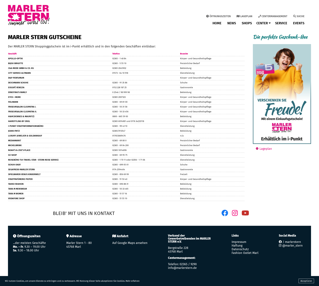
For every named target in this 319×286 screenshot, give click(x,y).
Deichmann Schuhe (18, 82)
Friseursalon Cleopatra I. (22, 106)
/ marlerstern (291, 242)
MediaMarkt (14, 140)
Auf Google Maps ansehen (130, 243)
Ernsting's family (17, 92)
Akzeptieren (306, 281)
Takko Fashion (16, 184)
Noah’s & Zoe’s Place (19, 150)
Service (281, 23)
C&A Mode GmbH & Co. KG (21, 68)
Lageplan (246, 16)
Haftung (237, 245)
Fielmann (13, 102)
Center (262, 23)
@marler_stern (292, 245)
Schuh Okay (14, 164)
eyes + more (14, 97)
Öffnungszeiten (220, 16)
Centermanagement (274, 16)
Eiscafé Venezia (16, 87)
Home (217, 23)
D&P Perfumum (16, 78)
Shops (247, 23)
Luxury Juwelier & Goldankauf (25, 135)
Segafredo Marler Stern (21, 169)
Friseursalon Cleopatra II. (22, 111)
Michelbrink (15, 145)
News (231, 23)
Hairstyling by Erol (19, 121)
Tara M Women (15, 193)
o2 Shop (12, 155)
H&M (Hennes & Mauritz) (21, 116)
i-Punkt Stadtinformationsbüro (25, 126)
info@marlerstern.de (182, 268)
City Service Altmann (19, 73)
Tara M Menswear (17, 189)
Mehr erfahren (133, 281)
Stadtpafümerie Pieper (20, 179)
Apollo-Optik (15, 58)
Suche (300, 16)
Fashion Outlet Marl (245, 253)
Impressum (239, 242)
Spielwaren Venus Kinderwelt (24, 174)
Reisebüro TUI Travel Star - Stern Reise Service (33, 160)
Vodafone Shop (16, 198)
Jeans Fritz (14, 131)
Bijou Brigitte (15, 63)
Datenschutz (240, 249)
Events (298, 23)
